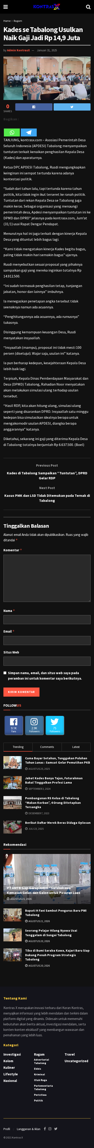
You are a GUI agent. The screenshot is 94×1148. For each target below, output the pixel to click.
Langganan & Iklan (28, 1129)
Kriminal (39, 1074)
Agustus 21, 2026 (20, 899)
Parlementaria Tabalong (43, 1087)
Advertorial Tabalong (41, 1061)
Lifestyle (10, 1074)
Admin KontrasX (18, 50)
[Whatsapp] (12, 129)
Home (6, 20)
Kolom (8, 1061)
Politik (38, 1100)
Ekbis (37, 1068)
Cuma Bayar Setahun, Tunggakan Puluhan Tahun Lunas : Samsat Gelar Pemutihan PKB (57, 760)
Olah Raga (40, 1080)
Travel (70, 1054)
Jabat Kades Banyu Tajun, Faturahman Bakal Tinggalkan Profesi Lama (54, 780)
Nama (9, 611)
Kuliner (9, 1067)
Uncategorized (76, 1061)
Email (9, 631)
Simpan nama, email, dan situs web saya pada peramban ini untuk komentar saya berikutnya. (45, 675)
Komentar (12, 550)
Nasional (10, 1081)
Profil (6, 1129)
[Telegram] (29, 129)
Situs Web (11, 652)
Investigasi (12, 1054)
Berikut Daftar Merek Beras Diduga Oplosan (58, 823)
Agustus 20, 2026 (39, 941)
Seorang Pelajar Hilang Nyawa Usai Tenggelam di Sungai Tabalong (51, 932)
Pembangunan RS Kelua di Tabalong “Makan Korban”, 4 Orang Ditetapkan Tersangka (53, 802)
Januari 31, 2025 (47, 50)
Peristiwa (40, 1094)
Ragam (18, 20)
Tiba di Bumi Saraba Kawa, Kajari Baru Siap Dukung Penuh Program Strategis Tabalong (57, 954)
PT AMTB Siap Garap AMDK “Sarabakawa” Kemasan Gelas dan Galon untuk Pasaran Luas (43, 890)
